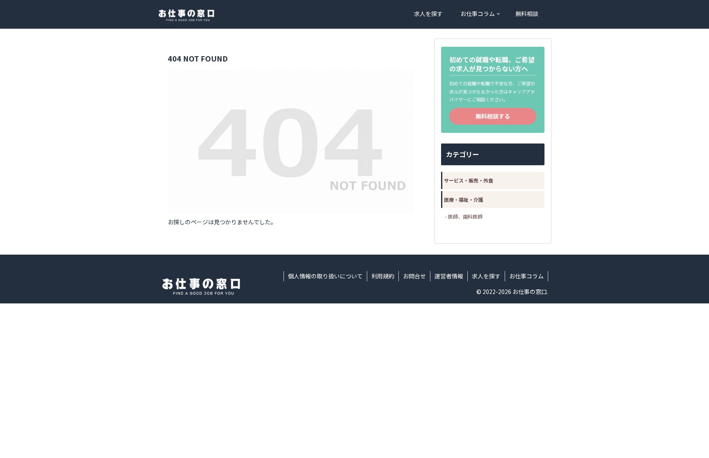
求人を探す (486, 276)
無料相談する (493, 116)
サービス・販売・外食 (468, 180)
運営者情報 (449, 276)
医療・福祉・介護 (463, 199)
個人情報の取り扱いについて (325, 276)
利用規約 (382, 276)
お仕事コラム (526, 276)
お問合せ (414, 276)
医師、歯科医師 (465, 216)
